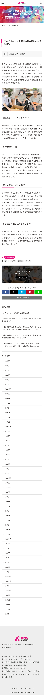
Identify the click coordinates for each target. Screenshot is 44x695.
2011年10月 (7, 600)
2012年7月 (7, 595)
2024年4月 (7, 459)
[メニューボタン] (3, 3)
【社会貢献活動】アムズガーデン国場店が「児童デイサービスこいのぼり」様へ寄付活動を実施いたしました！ (21, 346)
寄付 (18, 18)
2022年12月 (7, 534)
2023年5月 (7, 511)
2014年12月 (7, 576)
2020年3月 (7, 567)
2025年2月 (7, 412)
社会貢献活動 (9, 18)
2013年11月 (7, 581)
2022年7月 (7, 558)
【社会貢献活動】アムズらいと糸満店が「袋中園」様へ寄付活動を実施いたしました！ (21, 336)
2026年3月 (7, 375)
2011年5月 (7, 609)
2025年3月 (7, 408)
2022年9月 (7, 548)
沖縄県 (23, 18)
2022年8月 (7, 553)
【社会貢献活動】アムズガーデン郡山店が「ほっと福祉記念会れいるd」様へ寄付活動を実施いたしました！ (22, 328)
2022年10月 (7, 544)
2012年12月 (7, 590)
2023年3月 (7, 520)
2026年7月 (7, 361)
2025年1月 (7, 417)
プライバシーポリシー (16, 688)
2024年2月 (7, 469)
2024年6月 (7, 450)
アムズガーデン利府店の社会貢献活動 (16, 313)
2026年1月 (7, 384)
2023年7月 (7, 501)
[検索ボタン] (41, 3)
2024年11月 (7, 426)
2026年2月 (7, 380)
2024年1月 (7, 473)
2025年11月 (7, 394)
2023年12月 (7, 478)
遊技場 (33, 18)
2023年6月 (7, 506)
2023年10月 (7, 487)
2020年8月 (7, 562)
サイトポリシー (29, 688)
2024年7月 (7, 445)
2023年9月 (7, 492)
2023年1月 (7, 529)
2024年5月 (7, 454)
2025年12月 (7, 389)
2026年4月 (7, 370)
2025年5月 (7, 398)
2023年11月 (7, 483)
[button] (6, 292)
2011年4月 (7, 614)
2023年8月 (7, 497)
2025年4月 (7, 403)
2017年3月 (7, 572)
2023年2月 (7, 525)
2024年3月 (7, 464)
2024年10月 (7, 431)
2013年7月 (7, 586)
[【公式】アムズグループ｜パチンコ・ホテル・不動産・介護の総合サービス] (22, 3)
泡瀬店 (28, 18)
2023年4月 (7, 515)
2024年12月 (7, 422)
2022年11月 (7, 539)
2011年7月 (7, 604)
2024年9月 (7, 436)
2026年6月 (7, 366)
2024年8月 (7, 440)
